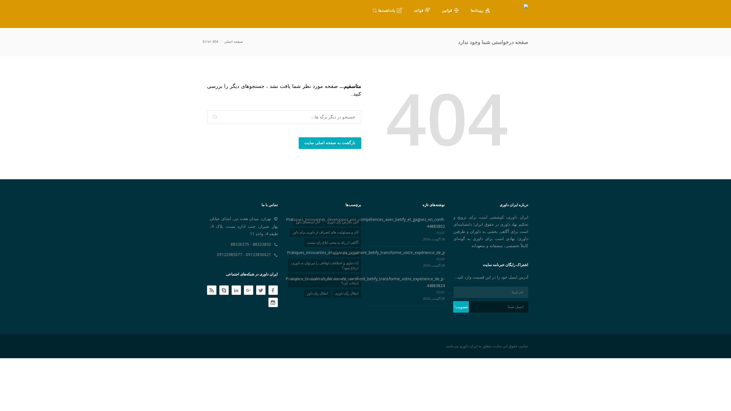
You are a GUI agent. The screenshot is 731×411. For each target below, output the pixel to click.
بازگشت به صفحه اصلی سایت (330, 143)
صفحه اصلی (233, 41)
